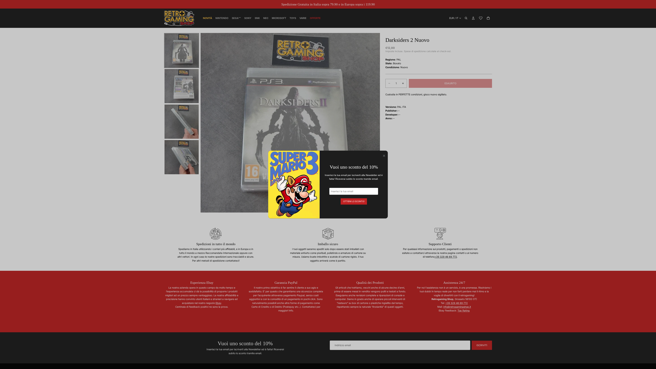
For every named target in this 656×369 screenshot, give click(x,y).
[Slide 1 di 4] (182, 50)
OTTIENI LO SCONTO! (353, 201)
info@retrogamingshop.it (457, 306)
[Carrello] (488, 18)
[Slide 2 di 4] (182, 86)
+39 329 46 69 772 (446, 256)
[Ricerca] (466, 18)
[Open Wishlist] (480, 18)
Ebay (218, 303)
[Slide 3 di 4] (182, 122)
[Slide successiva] (376, 123)
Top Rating (463, 310)
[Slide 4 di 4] (182, 157)
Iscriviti (481, 345)
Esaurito (450, 83)
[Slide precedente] (204, 123)
